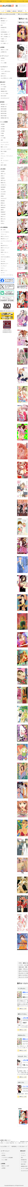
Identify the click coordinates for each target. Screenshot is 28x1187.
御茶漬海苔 (3, 187)
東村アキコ (3, 216)
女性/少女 (14, 11)
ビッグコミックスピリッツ (6, 241)
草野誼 (2, 196)
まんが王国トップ (5, 1146)
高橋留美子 (3, 212)
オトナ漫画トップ (4, 43)
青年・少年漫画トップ (5, 36)
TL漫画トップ (4, 38)
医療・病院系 (3, 165)
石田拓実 (3, 178)
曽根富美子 (3, 207)
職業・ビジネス (4, 146)
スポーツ (3, 153)
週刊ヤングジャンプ (5, 247)
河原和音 (3, 189)
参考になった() (23, 1008)
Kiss (2, 243)
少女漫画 (3, 126)
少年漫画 (3, 131)
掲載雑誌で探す (4, 91)
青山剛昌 (3, 171)
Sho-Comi (3, 261)
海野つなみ (3, 180)
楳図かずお (3, 182)
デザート (3, 268)
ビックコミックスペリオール (7, 275)
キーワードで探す (4, 93)
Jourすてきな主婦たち (5, 256)
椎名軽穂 (3, 200)
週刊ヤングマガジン (5, 236)
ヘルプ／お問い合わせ (5, 71)
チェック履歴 (3, 62)
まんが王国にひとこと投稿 (6, 78)
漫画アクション (4, 270)
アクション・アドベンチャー (7, 156)
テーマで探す (3, 86)
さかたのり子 (3, 198)
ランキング (3, 23)
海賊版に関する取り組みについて (7, 310)
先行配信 (8, 11)
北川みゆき (3, 194)
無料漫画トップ (4, 20)
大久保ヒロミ (3, 184)
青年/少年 (20, 11)
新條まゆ (3, 203)
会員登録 (3, 58)
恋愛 (2, 140)
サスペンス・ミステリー (6, 149)
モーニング (3, 259)
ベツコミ (3, 254)
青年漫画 (3, 128)
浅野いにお (3, 173)
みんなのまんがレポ (5, 98)
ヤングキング (3, 265)
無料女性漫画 (3, 108)
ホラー (2, 158)
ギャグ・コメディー (5, 144)
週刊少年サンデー (4, 263)
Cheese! (2, 250)
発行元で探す (3, 95)
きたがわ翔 (3, 191)
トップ (2, 11)
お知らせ (3, 69)
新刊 (2, 25)
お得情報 (3, 1168)
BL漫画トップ (4, 41)
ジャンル (3, 29)
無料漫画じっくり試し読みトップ (19, 1146)
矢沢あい (3, 223)
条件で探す (3, 84)
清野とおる (3, 205)
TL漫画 (2, 133)
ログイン (3, 60)
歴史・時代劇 (3, 151)
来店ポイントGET (4, 49)
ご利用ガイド (3, 73)
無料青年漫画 (3, 113)
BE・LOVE (3, 229)
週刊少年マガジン (4, 245)
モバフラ (3, 272)
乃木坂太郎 (3, 214)
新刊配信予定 (3, 27)
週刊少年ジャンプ (4, 238)
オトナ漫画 (3, 137)
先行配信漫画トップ (5, 32)
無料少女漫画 (3, 111)
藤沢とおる (3, 218)
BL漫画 (2, 135)
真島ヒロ (3, 221)
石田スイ (3, 175)
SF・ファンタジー (4, 160)
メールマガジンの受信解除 (7, 1157)
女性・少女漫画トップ (5, 34)
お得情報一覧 (3, 52)
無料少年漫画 (3, 115)
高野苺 (2, 209)
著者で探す (3, 89)
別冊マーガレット (4, 252)
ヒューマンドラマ (4, 142)
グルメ (2, 162)
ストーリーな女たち (5, 232)
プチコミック (3, 234)
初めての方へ (3, 75)
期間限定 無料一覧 (4, 118)
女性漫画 (3, 124)
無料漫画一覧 (3, 106)
